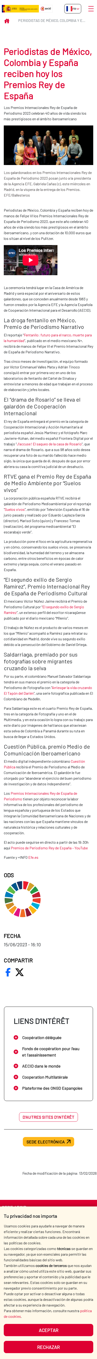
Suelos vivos (15, 509)
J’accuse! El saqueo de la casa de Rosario (49, 444)
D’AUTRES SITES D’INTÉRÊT (48, 1117)
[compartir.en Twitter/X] (19, 972)
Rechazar (48, 1347)
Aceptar (48, 1330)
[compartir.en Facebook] (8, 972)
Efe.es (33, 857)
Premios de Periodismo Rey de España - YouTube (49, 848)
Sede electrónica (46, 1141)
